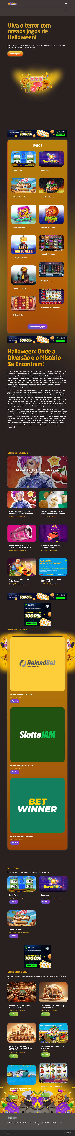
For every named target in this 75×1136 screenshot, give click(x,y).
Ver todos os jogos (37, 327)
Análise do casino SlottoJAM (21, 766)
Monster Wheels (47, 197)
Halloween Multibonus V (50, 308)
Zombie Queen (46, 281)
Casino (21, 697)
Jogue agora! (15, 54)
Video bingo (26, 898)
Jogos (20, 898)
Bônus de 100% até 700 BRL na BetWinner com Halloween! (53, 513)
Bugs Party (17, 170)
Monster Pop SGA (48, 227)
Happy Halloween (48, 254)
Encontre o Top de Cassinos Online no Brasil (20, 1006)
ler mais (15, 701)
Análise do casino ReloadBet (21, 695)
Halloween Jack (19, 288)
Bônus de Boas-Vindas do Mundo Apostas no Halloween (37, 471)
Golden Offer (18, 315)
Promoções (21, 516)
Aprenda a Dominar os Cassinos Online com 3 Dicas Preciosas (20, 1048)
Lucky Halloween (20, 258)
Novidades (22, 1010)
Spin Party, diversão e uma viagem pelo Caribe (20, 1089)
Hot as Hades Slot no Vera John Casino (19, 580)
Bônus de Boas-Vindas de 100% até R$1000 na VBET (20, 546)
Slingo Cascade (19, 197)
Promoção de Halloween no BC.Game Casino (52, 546)
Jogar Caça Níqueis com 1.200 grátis (51, 580)
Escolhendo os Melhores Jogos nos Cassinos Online (53, 1006)
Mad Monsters (19, 227)
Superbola (45, 170)
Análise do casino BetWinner (22, 836)
